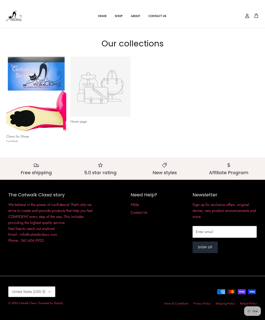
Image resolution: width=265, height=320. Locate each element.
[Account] (246, 16)
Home (102, 16)
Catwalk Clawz (28, 303)
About (135, 16)
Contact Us (157, 16)
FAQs (135, 204)
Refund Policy (248, 303)
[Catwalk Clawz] (14, 16)
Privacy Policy (202, 303)
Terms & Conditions (176, 303)
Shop (119, 16)
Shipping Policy (225, 303)
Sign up (205, 247)
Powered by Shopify (50, 303)
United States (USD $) (29, 291)
